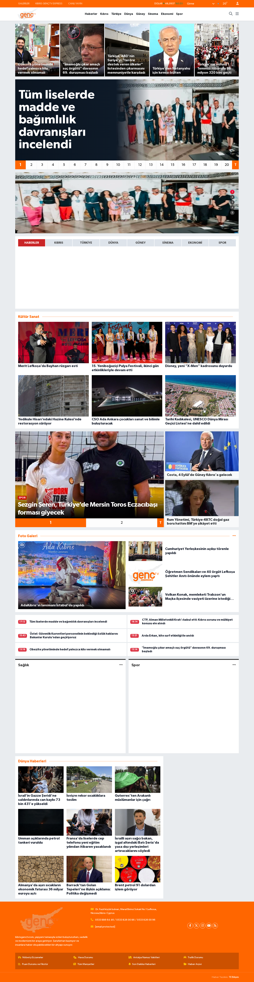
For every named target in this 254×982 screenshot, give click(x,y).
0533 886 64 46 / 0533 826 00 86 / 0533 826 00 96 (125, 920)
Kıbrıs (104, 13)
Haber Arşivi (195, 964)
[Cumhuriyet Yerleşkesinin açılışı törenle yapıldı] (145, 550)
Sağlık (23, 665)
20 (227, 165)
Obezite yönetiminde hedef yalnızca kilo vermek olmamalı (70, 649)
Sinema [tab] (167, 242)
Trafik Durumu (195, 957)
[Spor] (234, 665)
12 (140, 165)
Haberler (91, 13)
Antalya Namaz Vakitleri (146, 957)
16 (183, 165)
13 (151, 165)
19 (216, 165)
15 (172, 165)
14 (162, 165)
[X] (196, 926)
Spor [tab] (222, 242)
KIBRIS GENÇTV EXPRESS (48, 3)
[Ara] (231, 14)
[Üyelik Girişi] (236, 3)
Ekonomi (167, 13)
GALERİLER (24, 3)
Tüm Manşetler (85, 964)
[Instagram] (202, 926)
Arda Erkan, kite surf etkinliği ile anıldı (168, 635)
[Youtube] (209, 926)
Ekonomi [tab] (195, 242)
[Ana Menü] (237, 14)
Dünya (128, 13)
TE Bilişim (234, 977)
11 (129, 165)
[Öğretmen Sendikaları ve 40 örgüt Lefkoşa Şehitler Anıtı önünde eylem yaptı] (145, 573)
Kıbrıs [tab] (58, 242)
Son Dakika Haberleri (144, 964)
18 (205, 165)
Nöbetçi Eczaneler (32, 957)
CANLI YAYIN (75, 3)
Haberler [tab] (31, 242)
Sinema (153, 13)
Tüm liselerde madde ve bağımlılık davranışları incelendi (68, 621)
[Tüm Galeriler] (234, 536)
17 (194, 165)
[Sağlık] (121, 665)
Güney (140, 13)
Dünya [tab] (113, 242)
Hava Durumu (85, 957)
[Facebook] (190, 926)
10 (118, 165)
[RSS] (215, 926)
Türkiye (116, 13)
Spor (179, 13)
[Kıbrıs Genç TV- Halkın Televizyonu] (27, 14)
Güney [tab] (140, 242)
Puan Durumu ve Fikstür (35, 964)
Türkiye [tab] (86, 242)
